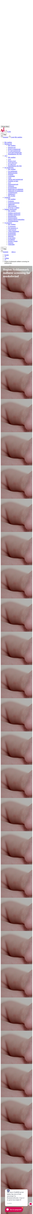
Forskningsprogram (13, 203)
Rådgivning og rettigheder (15, 189)
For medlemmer (9, 167)
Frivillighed (11, 239)
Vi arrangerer (8, 223)
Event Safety (11, 238)
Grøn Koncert (12, 229)
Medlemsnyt (11, 194)
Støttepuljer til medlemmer (15, 191)
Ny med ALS (12, 164)
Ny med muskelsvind (14, 151)
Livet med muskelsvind (15, 152)
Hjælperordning (12, 218)
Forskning (7, 197)
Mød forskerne (12, 206)
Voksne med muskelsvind (15, 179)
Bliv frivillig (11, 196)
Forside (6, 255)
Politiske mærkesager (10, 209)
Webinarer (11, 186)
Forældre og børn (13, 181)
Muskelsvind (8, 144)
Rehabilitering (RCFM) (15, 154)
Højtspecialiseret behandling (16, 219)
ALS (5, 156)
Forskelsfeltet (12, 233)
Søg (5, 134)
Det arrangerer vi (13, 228)
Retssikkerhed (12, 216)
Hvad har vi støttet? (13, 207)
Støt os (13, 252)
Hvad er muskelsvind (14, 149)
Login (9, 131)
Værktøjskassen (12, 192)
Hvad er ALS (12, 161)
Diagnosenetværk (13, 184)
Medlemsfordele (12, 173)
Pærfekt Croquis (13, 241)
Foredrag (10, 243)
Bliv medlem (18, 137)
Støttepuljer (11, 204)
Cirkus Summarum (13, 231)
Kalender (5, 137)
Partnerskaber (12, 234)
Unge (9, 178)
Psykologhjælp (12, 187)
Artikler (6, 258)
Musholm (11, 236)
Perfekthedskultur (13, 221)
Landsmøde (11, 176)
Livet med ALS (12, 162)
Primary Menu (5, 126)
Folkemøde (11, 244)
